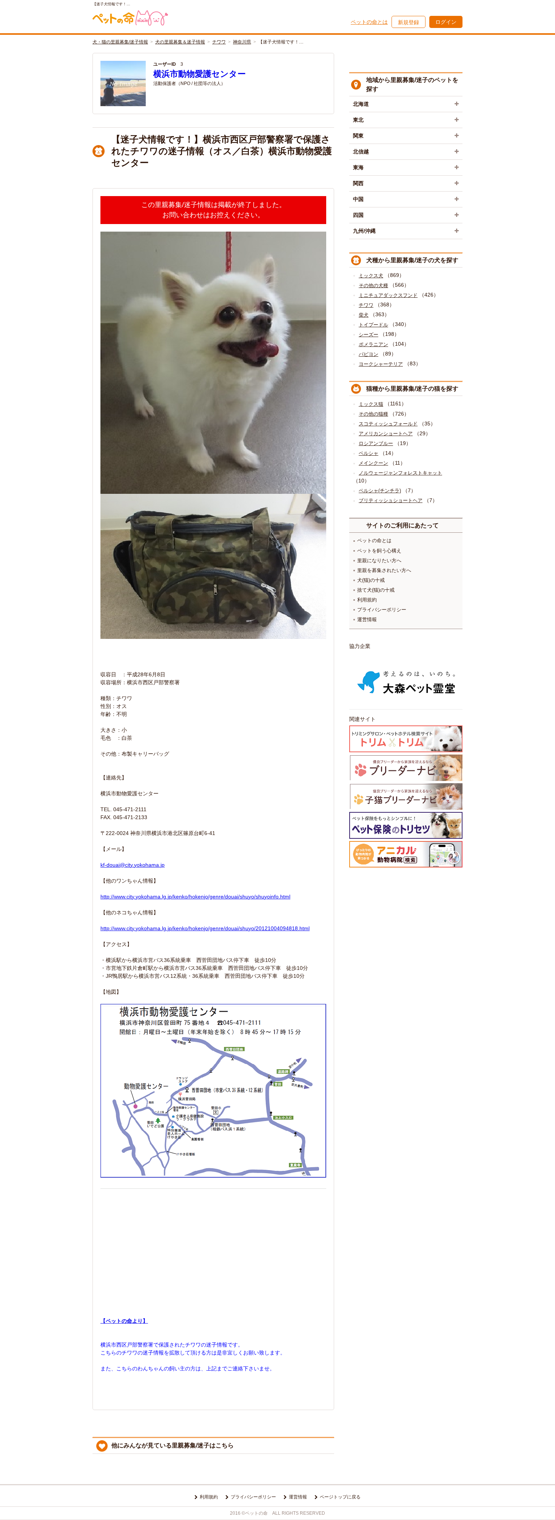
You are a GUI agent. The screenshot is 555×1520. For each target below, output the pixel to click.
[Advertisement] (213, 1246)
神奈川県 (242, 42)
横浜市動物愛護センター (199, 74)
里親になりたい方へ (379, 560)
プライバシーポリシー (381, 609)
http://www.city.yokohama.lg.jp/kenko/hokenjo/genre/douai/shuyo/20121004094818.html (205, 928)
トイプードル (373, 325)
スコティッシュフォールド (388, 424)
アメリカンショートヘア (386, 433)
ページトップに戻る (340, 1497)
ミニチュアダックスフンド (388, 295)
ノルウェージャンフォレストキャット (400, 473)
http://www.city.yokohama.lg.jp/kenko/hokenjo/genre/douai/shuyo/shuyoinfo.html (195, 897)
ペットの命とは (369, 22)
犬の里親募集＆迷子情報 (180, 42)
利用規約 (367, 600)
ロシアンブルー (376, 443)
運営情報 (367, 619)
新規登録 (408, 22)
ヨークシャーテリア (381, 364)
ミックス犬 (371, 275)
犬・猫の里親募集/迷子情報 (120, 42)
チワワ (219, 42)
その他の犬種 (373, 285)
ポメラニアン (373, 344)
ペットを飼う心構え (379, 551)
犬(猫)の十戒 (371, 580)
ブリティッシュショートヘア (390, 500)
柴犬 (363, 315)
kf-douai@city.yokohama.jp (132, 865)
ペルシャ (368, 453)
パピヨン (368, 354)
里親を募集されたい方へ (384, 570)
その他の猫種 (373, 414)
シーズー (368, 334)
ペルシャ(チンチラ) (380, 490)
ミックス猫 (371, 404)
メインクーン (373, 463)
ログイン (445, 22)
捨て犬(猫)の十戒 (376, 590)
